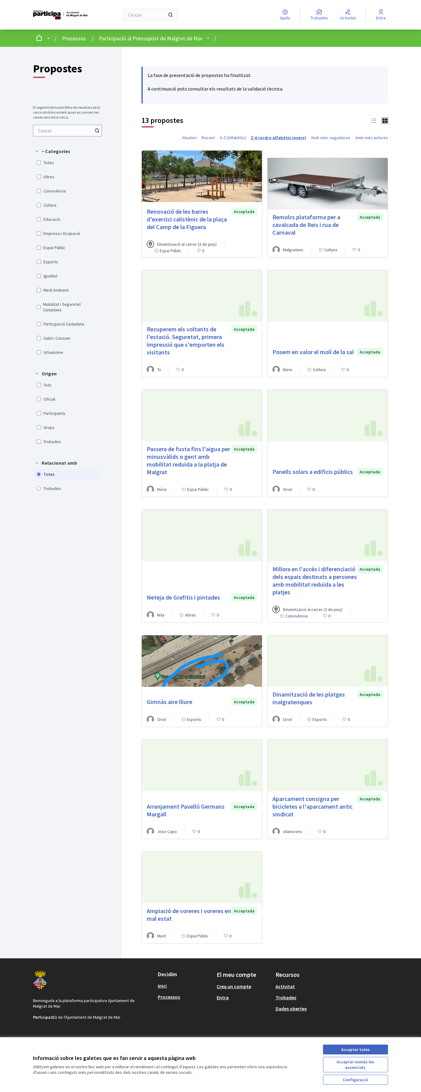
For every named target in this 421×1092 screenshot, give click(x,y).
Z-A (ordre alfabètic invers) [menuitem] (278, 137)
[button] (52, 151)
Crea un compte (234, 986)
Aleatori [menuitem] (189, 137)
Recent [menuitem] (208, 137)
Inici (162, 986)
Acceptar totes (355, 1049)
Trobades (286, 997)
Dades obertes (291, 1008)
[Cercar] (170, 15)
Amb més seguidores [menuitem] (330, 137)
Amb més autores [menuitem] (371, 137)
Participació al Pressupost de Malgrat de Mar (150, 38)
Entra (223, 997)
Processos (74, 38)
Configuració (355, 1079)
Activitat (285, 986)
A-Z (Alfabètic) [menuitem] (233, 137)
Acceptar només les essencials (355, 1064)
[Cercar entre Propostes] (97, 130)
